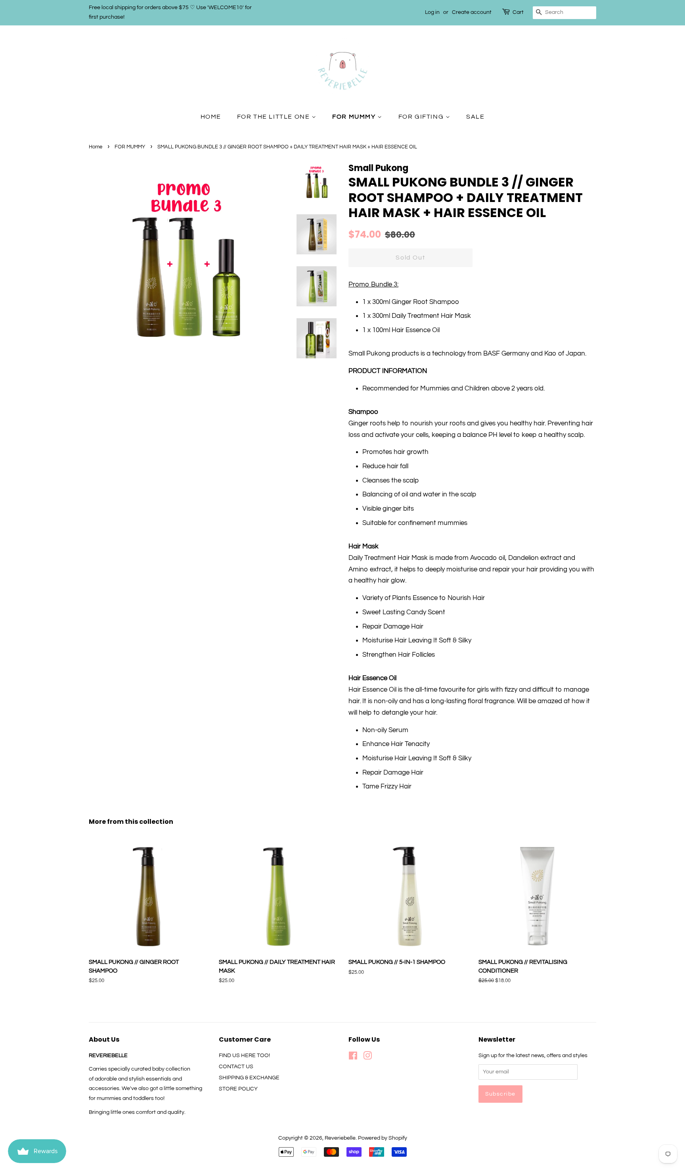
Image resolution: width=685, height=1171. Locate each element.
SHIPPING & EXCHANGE (249, 1078)
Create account (472, 12)
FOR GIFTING (422, 116)
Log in (432, 12)
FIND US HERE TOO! (244, 1055)
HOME (211, 116)
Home (95, 147)
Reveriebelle (340, 1138)
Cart (518, 12)
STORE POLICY (238, 1089)
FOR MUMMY (354, 116)
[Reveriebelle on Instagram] (367, 1057)
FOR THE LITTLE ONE (274, 116)
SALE (475, 116)
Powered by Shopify (382, 1138)
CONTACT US (236, 1066)
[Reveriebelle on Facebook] (353, 1057)
